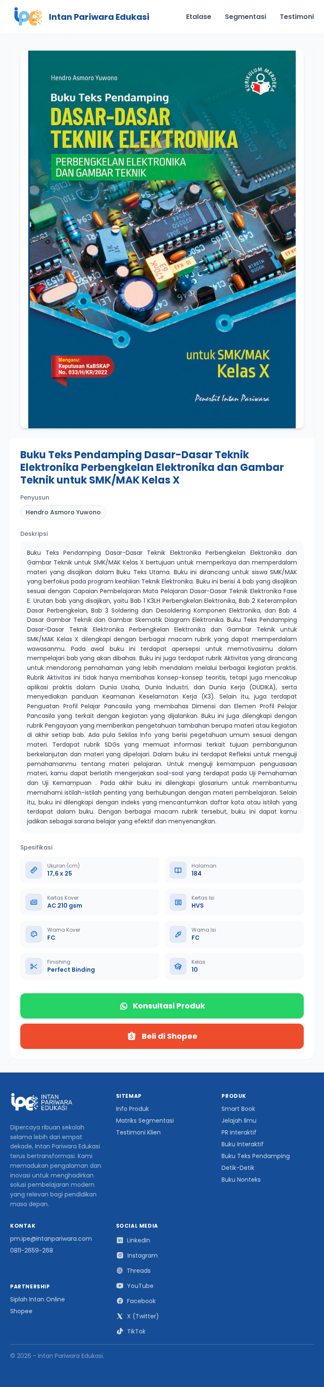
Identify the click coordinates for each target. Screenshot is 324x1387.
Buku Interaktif (242, 1144)
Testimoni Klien (138, 1132)
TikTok (136, 1331)
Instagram (142, 1255)
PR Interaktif (238, 1132)
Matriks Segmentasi (145, 1120)
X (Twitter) (143, 1316)
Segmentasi (245, 17)
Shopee (21, 1311)
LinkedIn (138, 1240)
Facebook (141, 1301)
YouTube (140, 1286)
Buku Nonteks (241, 1179)
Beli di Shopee (169, 1036)
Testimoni (297, 17)
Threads (139, 1270)
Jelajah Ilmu (238, 1120)
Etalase (198, 17)
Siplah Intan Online (37, 1299)
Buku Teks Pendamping (255, 1156)
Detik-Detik (237, 1168)
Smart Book (238, 1109)
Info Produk (132, 1109)
